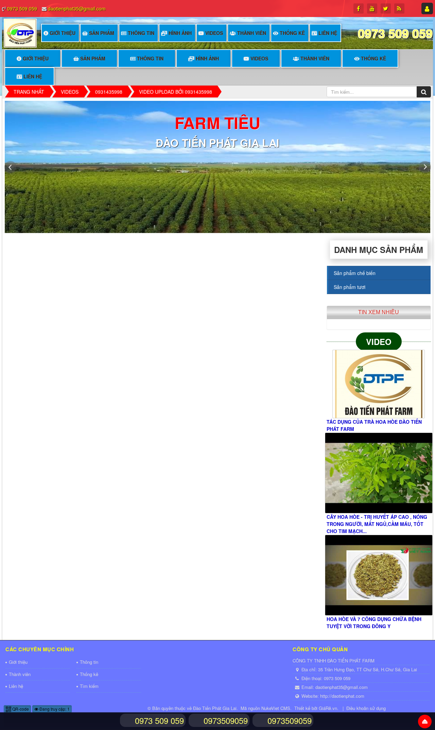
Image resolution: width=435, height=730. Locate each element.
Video (379, 341)
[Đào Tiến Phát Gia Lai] (20, 32)
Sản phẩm (101, 33)
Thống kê (292, 33)
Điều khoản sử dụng (366, 708)
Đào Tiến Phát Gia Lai (215, 708)
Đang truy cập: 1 (54, 709)
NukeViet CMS (275, 708)
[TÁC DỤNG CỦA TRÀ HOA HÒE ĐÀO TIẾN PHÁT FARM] (378, 384)
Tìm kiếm (89, 686)
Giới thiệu (62, 33)
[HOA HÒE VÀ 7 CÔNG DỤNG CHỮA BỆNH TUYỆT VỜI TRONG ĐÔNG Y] (378, 575)
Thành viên (251, 33)
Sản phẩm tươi (349, 287)
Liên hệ (327, 33)
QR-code (20, 709)
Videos (214, 33)
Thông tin (141, 33)
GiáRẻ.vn (328, 708)
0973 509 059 (22, 8)
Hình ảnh (180, 33)
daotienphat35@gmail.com (77, 8)
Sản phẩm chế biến (355, 273)
